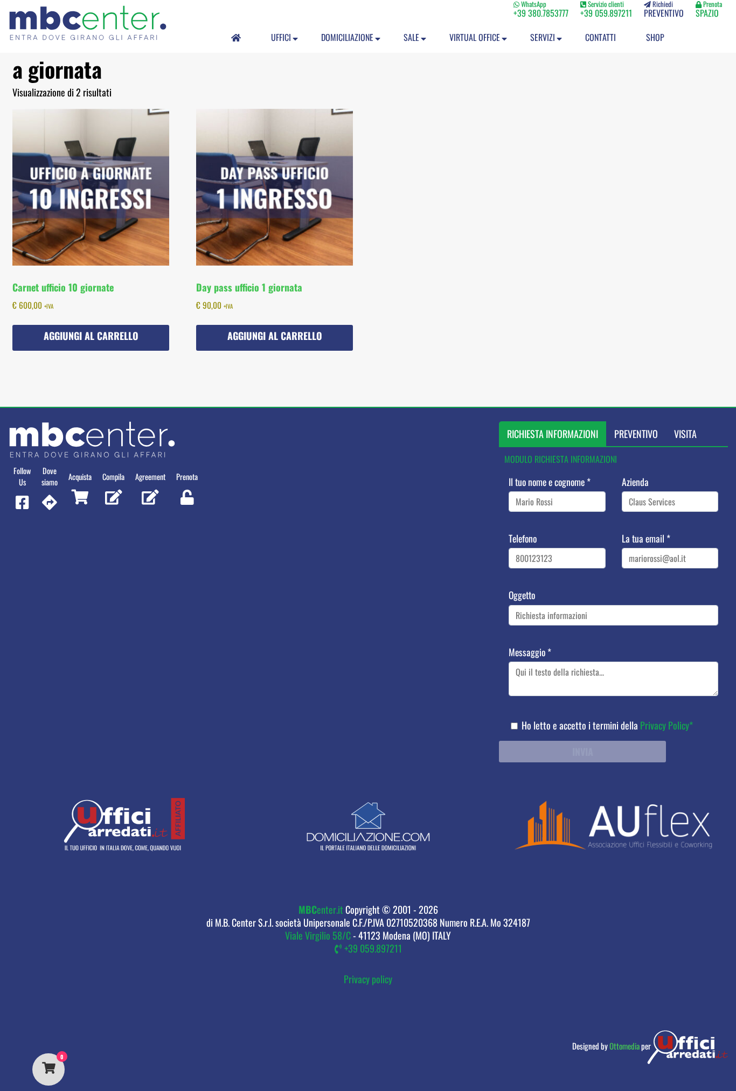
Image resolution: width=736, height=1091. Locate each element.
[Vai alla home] (88, 23)
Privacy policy (368, 979)
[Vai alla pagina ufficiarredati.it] (123, 847)
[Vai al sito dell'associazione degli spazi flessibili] (613, 847)
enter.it (320, 909)
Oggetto (522, 595)
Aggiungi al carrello (91, 336)
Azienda (634, 482)
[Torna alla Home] (236, 36)
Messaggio (530, 651)
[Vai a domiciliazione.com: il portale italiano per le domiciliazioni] (368, 847)
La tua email (645, 538)
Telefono (523, 538)
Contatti (600, 37)
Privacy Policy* (666, 725)
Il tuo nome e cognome (550, 482)
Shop (655, 37)
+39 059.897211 (372, 948)
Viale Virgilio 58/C (318, 935)
